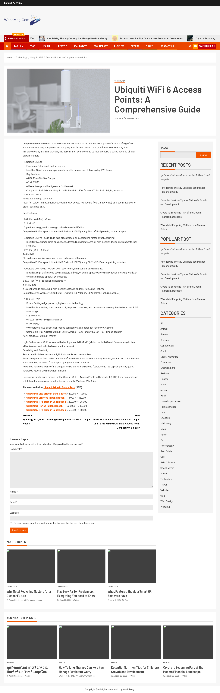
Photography (167, 445)
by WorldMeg (127, 689)
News (163, 434)
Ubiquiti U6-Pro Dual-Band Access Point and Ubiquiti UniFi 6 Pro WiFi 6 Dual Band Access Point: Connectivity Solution (111, 421)
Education (165, 362)
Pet (162, 440)
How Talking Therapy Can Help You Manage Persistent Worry (64, 38)
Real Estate (80, 46)
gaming (164, 390)
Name (14, 491)
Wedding (165, 507)
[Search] (190, 46)
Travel (150, 46)
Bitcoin (164, 334)
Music (163, 429)
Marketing (165, 423)
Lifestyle (61, 46)
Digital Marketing (169, 356)
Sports (135, 46)
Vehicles (165, 490)
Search (164, 148)
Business (119, 46)
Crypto (163, 351)
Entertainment (167, 367)
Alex (119, 118)
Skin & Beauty (167, 462)
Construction (167, 345)
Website (14, 512)
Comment (16, 449)
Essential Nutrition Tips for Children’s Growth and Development (138, 38)
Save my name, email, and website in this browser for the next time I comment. (55, 523)
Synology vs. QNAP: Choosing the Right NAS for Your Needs (52, 419)
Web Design (166, 501)
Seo (162, 456)
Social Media (167, 468)
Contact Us (167, 46)
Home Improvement (170, 401)
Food (32, 46)
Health (46, 46)
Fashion (18, 46)
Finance (164, 379)
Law (162, 412)
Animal (163, 328)
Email (13, 502)
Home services (168, 406)
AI (161, 323)
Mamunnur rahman (34, 600)
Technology (101, 46)
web (162, 495)
